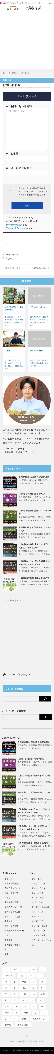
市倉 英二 (15, 255)
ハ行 (43, 994)
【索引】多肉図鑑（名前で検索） (32, 494)
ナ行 (24, 994)
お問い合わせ (22, 1041)
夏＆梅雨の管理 (11, 902)
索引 (7, 954)
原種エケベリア (39, 1019)
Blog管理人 (10, 259)
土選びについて (11, 897)
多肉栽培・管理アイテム (14, 947)
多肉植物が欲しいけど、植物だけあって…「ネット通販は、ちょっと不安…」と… (35, 554)
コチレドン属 (37, 912)
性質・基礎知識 (11, 883)
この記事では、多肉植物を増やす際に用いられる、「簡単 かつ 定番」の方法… (35, 582)
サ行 (24, 982)
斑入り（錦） (23, 1025)
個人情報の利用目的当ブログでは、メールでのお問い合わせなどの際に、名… (39, 321)
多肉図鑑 (8, 940)
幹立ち (8, 1025)
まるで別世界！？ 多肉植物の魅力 (14, 308)
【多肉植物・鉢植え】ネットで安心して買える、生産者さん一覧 (35, 546)
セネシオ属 (36, 879)
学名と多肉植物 (11, 926)
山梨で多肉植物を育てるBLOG (24, 1050)
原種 (24, 1019)
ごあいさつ (9, 351)
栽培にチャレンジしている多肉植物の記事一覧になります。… (39, 363)
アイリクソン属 (38, 883)
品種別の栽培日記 (36, 351)
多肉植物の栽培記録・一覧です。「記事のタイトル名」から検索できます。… (35, 518)
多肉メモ (8, 921)
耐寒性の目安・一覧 (13, 907)
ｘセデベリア (37, 921)
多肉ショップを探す (13, 916)
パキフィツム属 (38, 930)
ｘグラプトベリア (39, 902)
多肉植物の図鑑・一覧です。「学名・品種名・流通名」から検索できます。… (35, 498)
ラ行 (26, 1012)
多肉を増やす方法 (12, 912)
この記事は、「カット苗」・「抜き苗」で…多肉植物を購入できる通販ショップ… (35, 571)
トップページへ (19, 674)
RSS (27, 1036)
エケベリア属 (37, 893)
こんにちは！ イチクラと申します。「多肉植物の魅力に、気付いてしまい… (14, 321)
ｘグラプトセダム (39, 897)
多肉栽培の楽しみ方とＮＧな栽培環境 (34, 477)
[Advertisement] (27, 40)
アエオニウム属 (38, 888)
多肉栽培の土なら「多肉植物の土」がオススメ (35, 529)
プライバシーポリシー (38, 307)
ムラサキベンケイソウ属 (41, 942)
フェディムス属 (38, 935)
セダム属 (35, 916)
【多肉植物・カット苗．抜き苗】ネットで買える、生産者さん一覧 (35, 562)
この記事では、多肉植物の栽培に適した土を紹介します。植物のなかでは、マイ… (35, 537)
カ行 (21, 975)
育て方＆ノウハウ (12, 888)
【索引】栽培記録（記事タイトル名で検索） (35, 512)
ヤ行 (7, 1012)
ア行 (15, 969)
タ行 (24, 988)
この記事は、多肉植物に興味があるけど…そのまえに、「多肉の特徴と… (34, 481)
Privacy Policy (14, 225)
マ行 (7, 1006)
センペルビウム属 (39, 926)
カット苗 (9, 975)
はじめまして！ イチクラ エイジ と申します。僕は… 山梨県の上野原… (14, 364)
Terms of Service (15, 228)
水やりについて (11, 893)
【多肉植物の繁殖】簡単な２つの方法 (34, 578)
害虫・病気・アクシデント (14, 932)
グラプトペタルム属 (40, 907)
